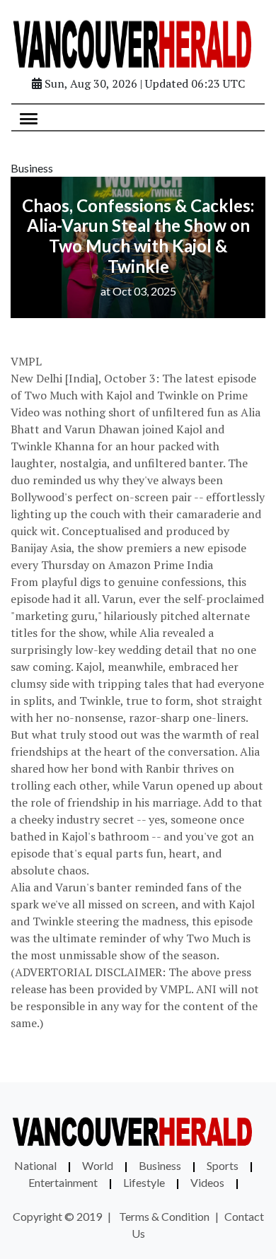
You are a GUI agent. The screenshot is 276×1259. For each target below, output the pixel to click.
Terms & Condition (164, 1216)
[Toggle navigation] (28, 117)
